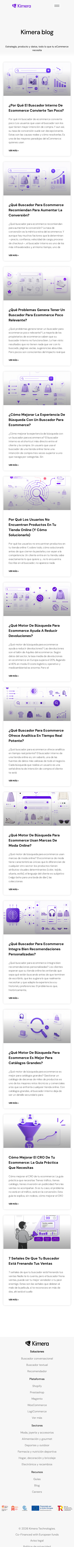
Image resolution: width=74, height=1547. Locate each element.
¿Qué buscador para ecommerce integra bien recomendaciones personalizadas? (36, 949)
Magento (37, 1399)
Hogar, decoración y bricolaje (37, 1458)
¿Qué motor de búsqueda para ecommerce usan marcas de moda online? (34, 840)
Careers (37, 1492)
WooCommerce (37, 1405)
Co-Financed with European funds (37, 1534)
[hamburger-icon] (57, 5)
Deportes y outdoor (37, 1445)
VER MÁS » (14, 150)
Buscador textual (37, 1365)
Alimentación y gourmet (37, 1439)
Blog (37, 1485)
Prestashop (37, 1392)
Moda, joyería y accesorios (37, 1432)
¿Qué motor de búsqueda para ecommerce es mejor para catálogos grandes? (34, 1057)
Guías (37, 1479)
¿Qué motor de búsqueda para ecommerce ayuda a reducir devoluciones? (34, 630)
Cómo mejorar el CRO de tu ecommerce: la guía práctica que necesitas (33, 1162)
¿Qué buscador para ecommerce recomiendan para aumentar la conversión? (36, 210)
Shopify (37, 1386)
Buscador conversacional (37, 1358)
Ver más (37, 1418)
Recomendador (37, 1371)
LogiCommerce (37, 1411)
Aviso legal (37, 1540)
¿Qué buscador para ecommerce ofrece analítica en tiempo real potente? (36, 735)
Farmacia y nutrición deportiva (37, 1451)
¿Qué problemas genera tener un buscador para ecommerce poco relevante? (37, 315)
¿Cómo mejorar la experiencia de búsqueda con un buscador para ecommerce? (37, 419)
